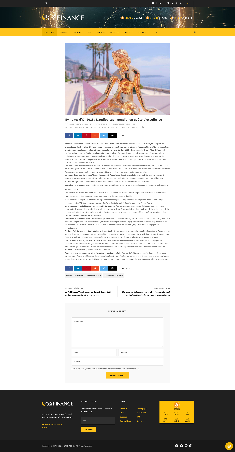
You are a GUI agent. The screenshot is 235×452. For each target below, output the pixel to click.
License (140, 421)
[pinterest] (164, 3)
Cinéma (109, 124)
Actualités (100, 124)
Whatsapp (45, 427)
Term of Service (126, 421)
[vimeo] (172, 3)
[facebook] (156, 3)
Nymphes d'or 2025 (105, 127)
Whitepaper (142, 409)
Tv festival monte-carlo (126, 127)
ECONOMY (64, 32)
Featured (126, 124)
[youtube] (176, 3)
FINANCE (78, 32)
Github (123, 413)
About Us (124, 409)
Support (123, 417)
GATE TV (129, 32)
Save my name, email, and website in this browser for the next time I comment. (106, 369)
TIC (155, 32)
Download (141, 413)
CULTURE (101, 32)
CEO (89, 32)
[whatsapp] (46, 3)
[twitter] (168, 3)
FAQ (139, 417)
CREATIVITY (143, 32)
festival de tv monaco (85, 127)
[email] (153, 3)
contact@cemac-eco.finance (52, 424)
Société (135, 124)
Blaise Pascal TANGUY (78, 124)
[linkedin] (160, 3)
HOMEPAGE (49, 32)
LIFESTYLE (115, 32)
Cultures (117, 124)
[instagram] (181, 3)
